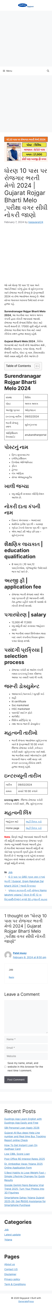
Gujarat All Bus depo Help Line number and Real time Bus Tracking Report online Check (25, 1136)
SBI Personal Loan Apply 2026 (21, 1127)
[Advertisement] (26, 38)
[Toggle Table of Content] (35, 366)
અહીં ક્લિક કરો (34, 821)
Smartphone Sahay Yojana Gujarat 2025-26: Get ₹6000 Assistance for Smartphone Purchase (25, 1201)
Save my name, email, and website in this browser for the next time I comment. (25, 1067)
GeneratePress (26, 1301)
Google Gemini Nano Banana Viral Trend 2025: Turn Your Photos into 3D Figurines (24, 1189)
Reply (11, 977)
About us (9, 1264)
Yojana (8, 1239)
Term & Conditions (15, 1284)
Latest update (12, 1234)
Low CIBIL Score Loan (17, 1153)
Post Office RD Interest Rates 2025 (24, 1158)
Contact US (11, 1269)
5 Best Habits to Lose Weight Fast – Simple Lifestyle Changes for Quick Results (25, 1176)
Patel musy (20, 953)
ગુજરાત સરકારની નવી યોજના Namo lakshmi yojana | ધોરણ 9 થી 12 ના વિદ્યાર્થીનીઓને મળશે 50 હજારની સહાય (25, 895)
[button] (48, 71)
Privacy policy (12, 1279)
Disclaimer (10, 1274)
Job (10, 872)
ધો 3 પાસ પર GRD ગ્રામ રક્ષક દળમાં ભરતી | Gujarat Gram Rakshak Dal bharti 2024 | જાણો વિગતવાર (24, 881)
